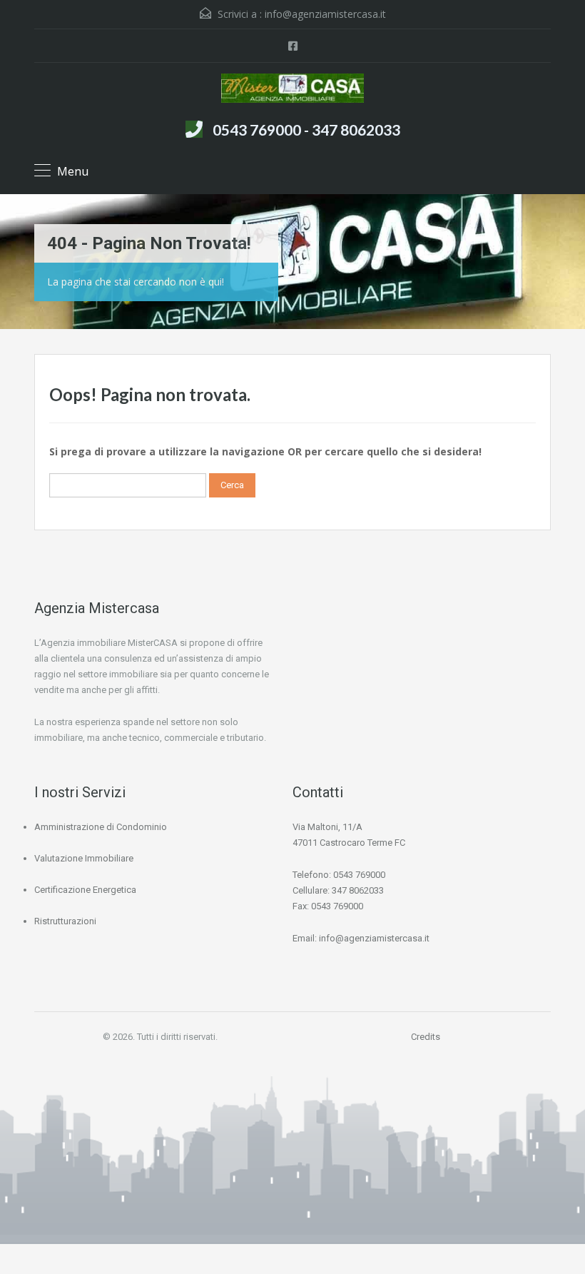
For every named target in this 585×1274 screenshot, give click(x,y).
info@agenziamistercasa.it (325, 14)
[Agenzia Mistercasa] (292, 90)
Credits (425, 1036)
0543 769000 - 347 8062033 (306, 129)
